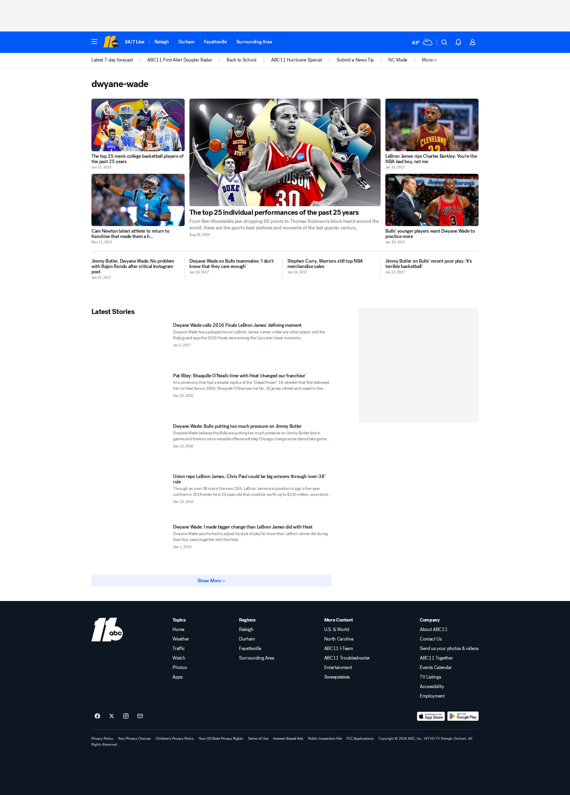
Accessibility (432, 686)
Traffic (178, 648)
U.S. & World (336, 629)
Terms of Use (258, 738)
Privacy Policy (102, 738)
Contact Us (431, 639)
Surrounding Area (254, 42)
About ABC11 (433, 629)
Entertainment (338, 667)
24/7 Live (135, 42)
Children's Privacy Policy (175, 738)
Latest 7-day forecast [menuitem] (112, 60)
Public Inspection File (325, 738)
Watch (178, 658)
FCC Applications (360, 738)
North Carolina (339, 639)
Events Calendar (436, 667)
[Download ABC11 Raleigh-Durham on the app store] (431, 716)
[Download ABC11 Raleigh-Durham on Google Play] (463, 716)
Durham (186, 42)
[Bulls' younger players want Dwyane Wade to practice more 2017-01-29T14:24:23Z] (432, 200)
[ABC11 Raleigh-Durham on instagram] (126, 716)
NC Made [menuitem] (397, 60)
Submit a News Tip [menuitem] (355, 60)
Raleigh (161, 42)
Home (178, 629)
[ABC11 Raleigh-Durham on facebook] (97, 716)
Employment (432, 696)
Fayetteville (215, 42)
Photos (179, 667)
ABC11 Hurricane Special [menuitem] (296, 60)
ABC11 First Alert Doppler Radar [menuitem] (179, 60)
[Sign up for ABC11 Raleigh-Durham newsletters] (140, 716)
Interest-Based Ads (288, 738)
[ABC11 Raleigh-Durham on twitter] (112, 716)
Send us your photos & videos (449, 648)
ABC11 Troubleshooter (347, 658)
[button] (94, 42)
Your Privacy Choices (134, 738)
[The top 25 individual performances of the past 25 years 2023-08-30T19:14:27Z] (285, 152)
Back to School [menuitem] (241, 60)
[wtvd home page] (107, 629)
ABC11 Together (436, 658)
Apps (177, 677)
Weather (180, 639)
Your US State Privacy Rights (221, 738)
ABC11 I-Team (338, 648)
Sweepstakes (337, 677)
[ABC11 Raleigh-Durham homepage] (111, 42)
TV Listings (430, 677)
